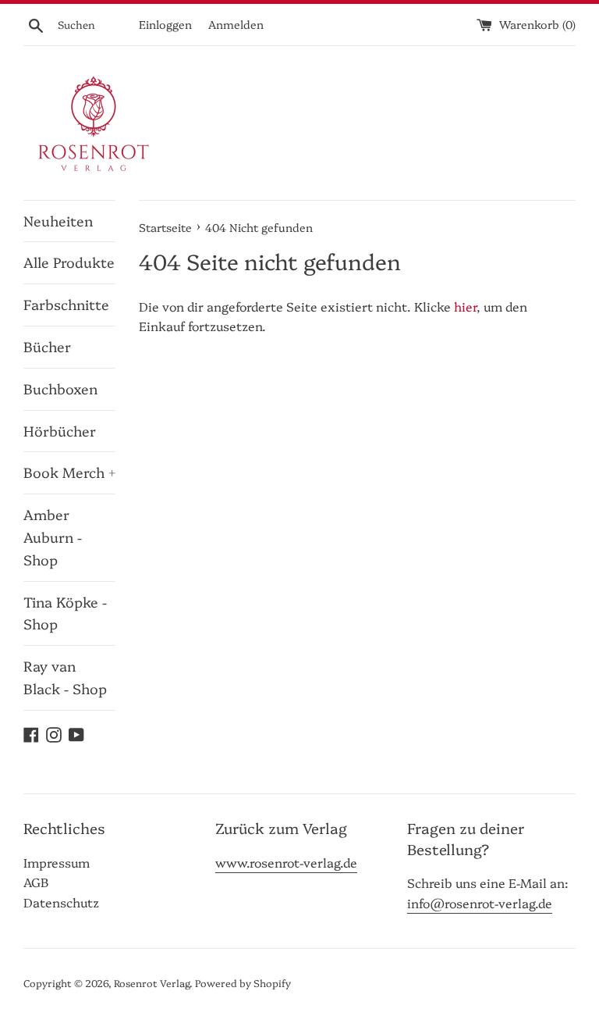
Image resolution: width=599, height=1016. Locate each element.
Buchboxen (60, 388)
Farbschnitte (66, 304)
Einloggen (165, 24)
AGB (35, 881)
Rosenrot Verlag (152, 982)
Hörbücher (59, 430)
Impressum (56, 862)
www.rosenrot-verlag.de (286, 862)
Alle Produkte (69, 262)
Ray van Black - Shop (65, 677)
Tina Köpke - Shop (65, 613)
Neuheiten (58, 220)
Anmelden (236, 24)
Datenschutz (61, 902)
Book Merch (69, 472)
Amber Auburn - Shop (52, 536)
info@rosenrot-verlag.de (479, 902)
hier (465, 306)
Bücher (47, 346)
